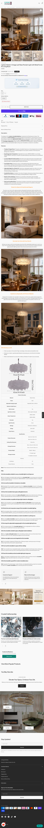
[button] (1, 3)
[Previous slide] (2, 583)
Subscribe (22, 797)
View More (7, 707)
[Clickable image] (22, 597)
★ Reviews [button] (42, 415)
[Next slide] (5, 583)
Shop (5, 7)
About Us (22, 685)
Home (2, 7)
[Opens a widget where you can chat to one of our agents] (40, 826)
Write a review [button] (9, 656)
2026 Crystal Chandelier (11, 7)
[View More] (22, 701)
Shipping (7, 73)
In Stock (4, 99)
